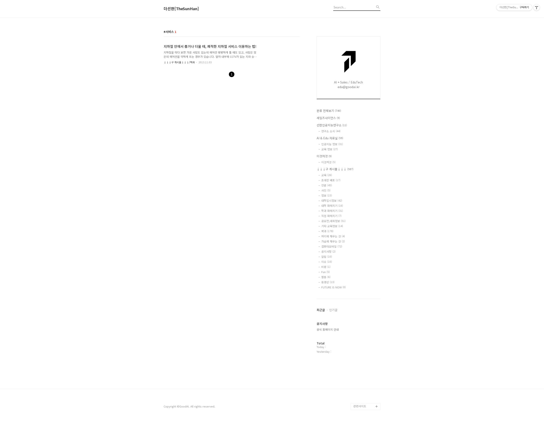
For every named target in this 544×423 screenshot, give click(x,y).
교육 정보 (329, 149)
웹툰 (325, 277)
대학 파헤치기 (332, 206)
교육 (326, 175)
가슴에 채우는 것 (333, 241)
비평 (325, 267)
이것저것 (324, 156)
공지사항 (328, 252)
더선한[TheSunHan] (181, 8)
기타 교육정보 (332, 226)
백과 (327, 231)
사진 (325, 190)
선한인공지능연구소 (332, 125)
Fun (325, 272)
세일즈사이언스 (328, 118)
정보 (326, 195)
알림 (326, 257)
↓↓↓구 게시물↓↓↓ (335, 169)
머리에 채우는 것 (333, 236)
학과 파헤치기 (332, 211)
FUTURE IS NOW (333, 287)
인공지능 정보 (332, 144)
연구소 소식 (330, 131)
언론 (326, 185)
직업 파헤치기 (331, 216)
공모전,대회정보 (333, 221)
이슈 (326, 262)
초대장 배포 (330, 180)
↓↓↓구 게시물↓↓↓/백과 (179, 62)
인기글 (333, 310)
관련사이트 (359, 406)
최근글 (321, 310)
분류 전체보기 (329, 111)
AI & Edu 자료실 (330, 138)
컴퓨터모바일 (331, 246)
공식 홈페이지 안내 (328, 329)
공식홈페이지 (361, 400)
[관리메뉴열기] (536, 7)
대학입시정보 (331, 201)
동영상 (327, 282)
